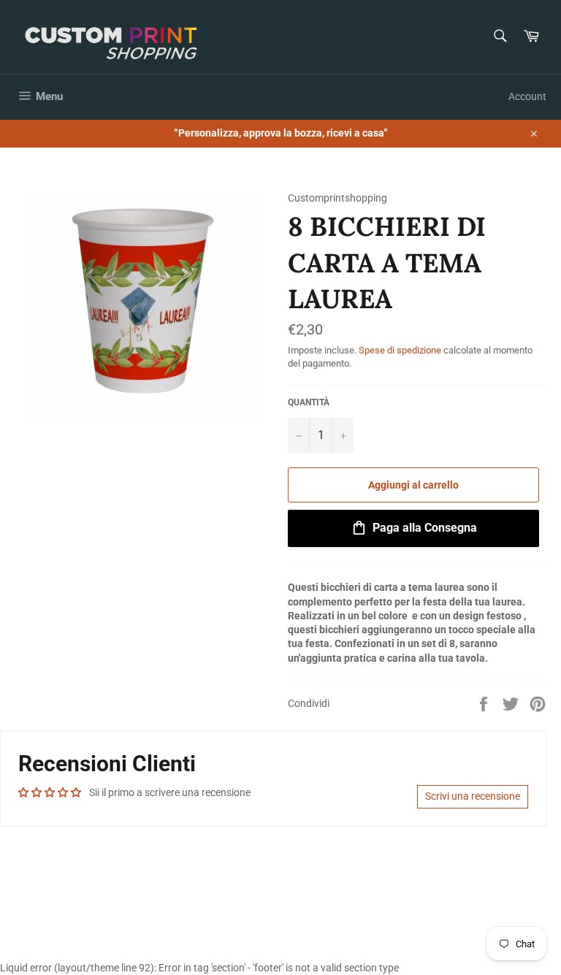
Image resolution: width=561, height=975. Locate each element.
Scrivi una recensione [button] (472, 796)
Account (527, 96)
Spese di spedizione (400, 350)
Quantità (308, 402)
